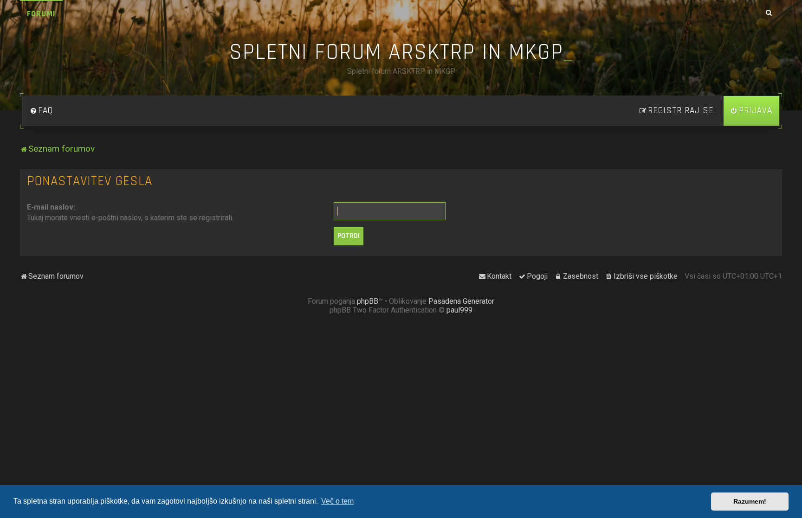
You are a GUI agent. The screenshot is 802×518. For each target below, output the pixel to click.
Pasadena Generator (461, 301)
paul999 (459, 310)
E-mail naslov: (51, 207)
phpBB (367, 301)
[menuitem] (41, 111)
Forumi (41, 13)
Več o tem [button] (337, 501)
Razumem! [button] (749, 501)
